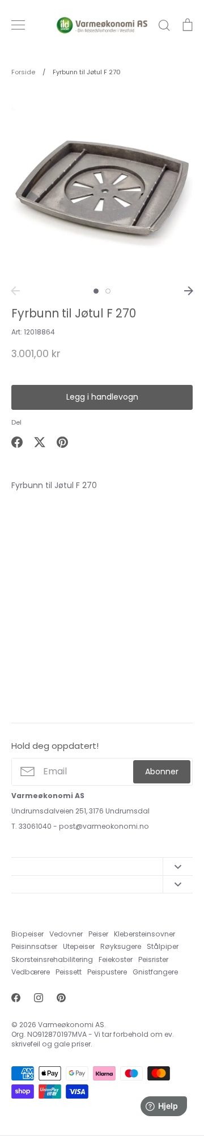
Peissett (69, 972)
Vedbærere (30, 972)
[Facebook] (16, 997)
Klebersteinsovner (144, 934)
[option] (102, 184)
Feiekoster (116, 959)
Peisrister (153, 959)
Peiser (98, 934)
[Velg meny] (18, 25)
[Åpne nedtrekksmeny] (178, 866)
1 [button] (96, 291)
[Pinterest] (61, 997)
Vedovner (66, 934)
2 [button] (107, 291)
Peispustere (107, 972)
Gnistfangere (155, 972)
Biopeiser (27, 934)
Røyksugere (120, 946)
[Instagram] (38, 997)
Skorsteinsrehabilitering (52, 959)
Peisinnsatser (34, 946)
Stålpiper (162, 946)
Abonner (161, 771)
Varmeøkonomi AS (71, 1024)
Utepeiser (79, 946)
